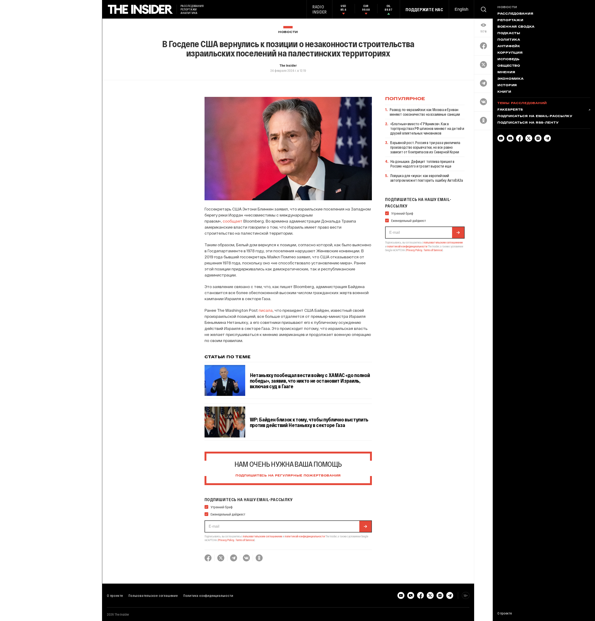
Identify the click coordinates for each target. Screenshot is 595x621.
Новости (288, 32)
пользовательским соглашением (262, 536)
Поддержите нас (424, 9)
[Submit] (365, 526)
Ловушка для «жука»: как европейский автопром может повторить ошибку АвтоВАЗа (426, 177)
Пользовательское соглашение (153, 595)
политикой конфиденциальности (305, 536)
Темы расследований (522, 103)
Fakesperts (510, 109)
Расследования (515, 14)
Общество (508, 66)
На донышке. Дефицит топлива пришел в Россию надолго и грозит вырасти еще (422, 163)
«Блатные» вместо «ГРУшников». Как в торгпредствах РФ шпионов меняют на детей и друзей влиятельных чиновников (427, 128)
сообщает (232, 221)
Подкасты (508, 33)
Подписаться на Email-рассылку (534, 116)
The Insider (288, 65)
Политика (508, 40)
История (507, 85)
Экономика (510, 79)
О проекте (115, 595)
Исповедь (508, 59)
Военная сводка (516, 27)
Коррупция (509, 53)
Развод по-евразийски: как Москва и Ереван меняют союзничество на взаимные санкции (425, 111)
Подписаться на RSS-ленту (528, 123)
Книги (504, 92)
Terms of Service (244, 540)
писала (266, 310)
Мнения (506, 72)
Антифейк (508, 46)
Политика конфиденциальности (208, 595)
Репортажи (510, 20)
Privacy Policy (226, 540)
